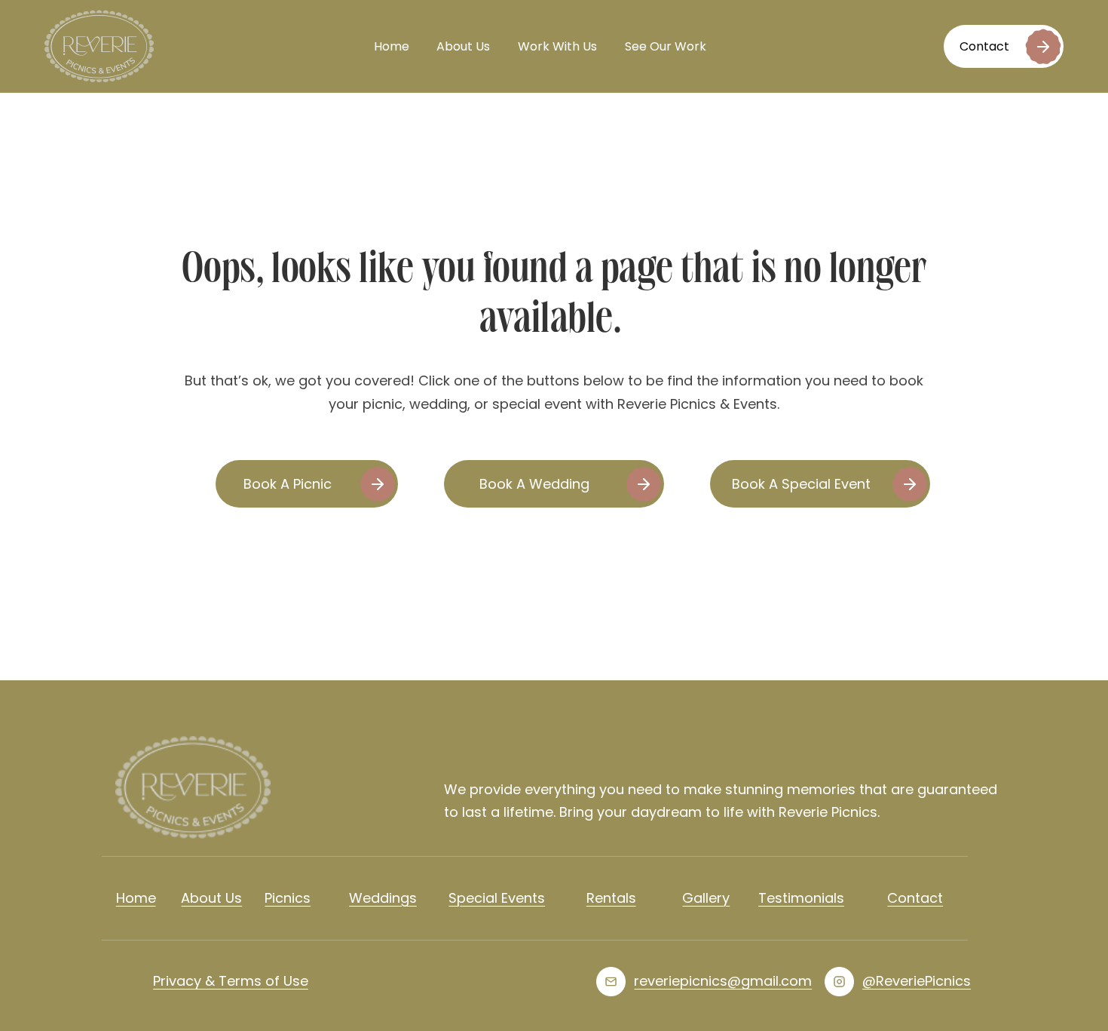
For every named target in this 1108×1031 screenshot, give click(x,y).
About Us (463, 46)
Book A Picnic (287, 483)
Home (391, 46)
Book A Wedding (534, 483)
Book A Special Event (801, 483)
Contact (984, 46)
